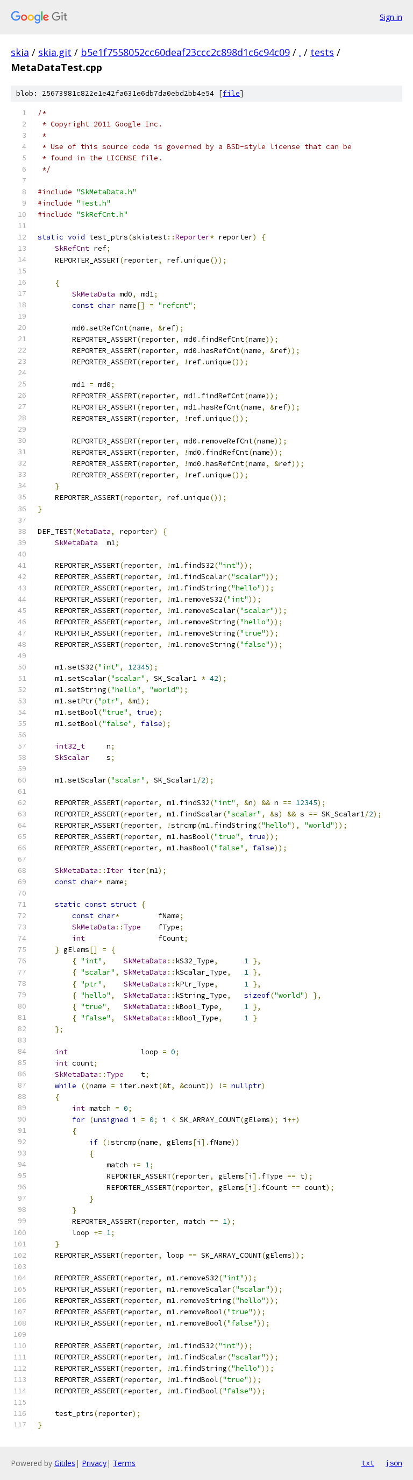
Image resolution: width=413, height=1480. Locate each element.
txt (367, 1463)
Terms (124, 1463)
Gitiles (64, 1463)
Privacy (94, 1463)
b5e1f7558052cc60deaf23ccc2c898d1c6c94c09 (185, 52)
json (393, 1463)
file (231, 93)
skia (20, 52)
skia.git (55, 52)
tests (322, 52)
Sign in (391, 17)
